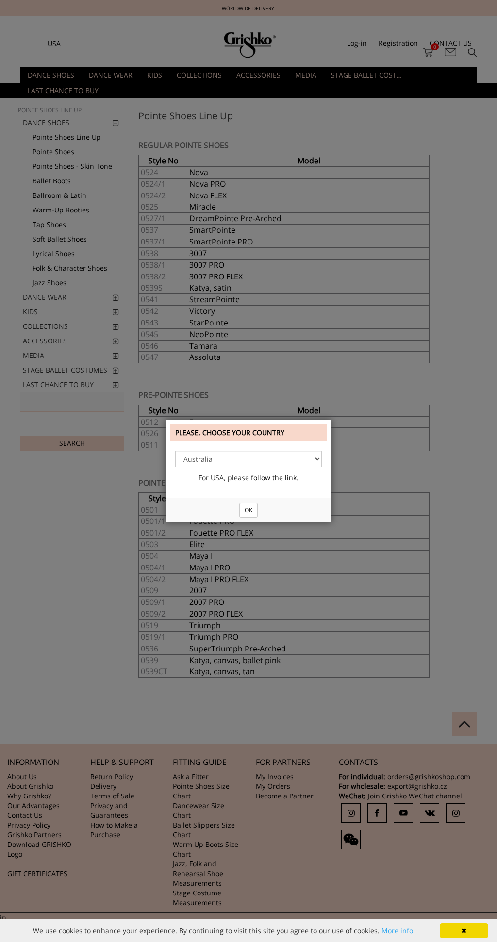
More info (397, 930)
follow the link (274, 477)
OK (248, 510)
